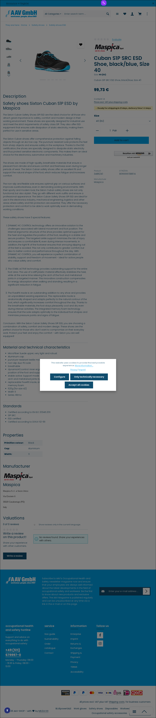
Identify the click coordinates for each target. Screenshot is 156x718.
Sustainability (51, 638)
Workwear (125, 708)
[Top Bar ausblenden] (153, 3)
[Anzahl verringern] (97, 130)
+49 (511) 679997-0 (13, 652)
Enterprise (76, 634)
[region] (45, 60)
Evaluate (116, 39)
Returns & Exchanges (76, 646)
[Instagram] (100, 643)
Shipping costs (116, 701)
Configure (59, 376)
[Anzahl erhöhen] (127, 130)
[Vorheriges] (21, 60)
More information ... (84, 365)
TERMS (74, 666)
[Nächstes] (85, 60)
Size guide (49, 634)
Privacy (74, 662)
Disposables (111, 708)
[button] (133, 154)
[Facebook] (100, 635)
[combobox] (84, 13)
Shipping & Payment (76, 655)
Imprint (74, 638)
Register (24, 3)
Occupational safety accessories (109, 713)
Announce (11, 3)
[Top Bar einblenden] (147, 14)
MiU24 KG (43, 711)
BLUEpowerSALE (63, 708)
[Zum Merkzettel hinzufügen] (80, 44)
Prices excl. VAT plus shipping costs (111, 102)
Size (96, 115)
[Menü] (117, 14)
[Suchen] (108, 13)
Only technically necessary (89, 376)
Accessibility (77, 671)
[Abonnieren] (146, 591)
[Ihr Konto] (132, 14)
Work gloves (80, 708)
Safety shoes (96, 708)
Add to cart (121, 140)
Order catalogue (49, 646)
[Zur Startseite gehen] (21, 14)
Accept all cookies (79, 384)
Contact (48, 652)
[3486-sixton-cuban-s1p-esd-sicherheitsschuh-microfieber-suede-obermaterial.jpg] (53, 60)
